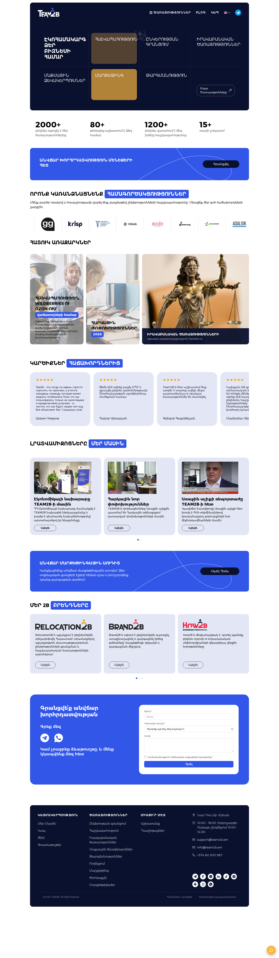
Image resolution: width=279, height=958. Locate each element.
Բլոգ (201, 12)
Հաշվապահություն (104, 830)
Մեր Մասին (47, 823)
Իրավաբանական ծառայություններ (103, 840)
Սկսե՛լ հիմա (220, 571)
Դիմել (188, 764)
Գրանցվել (221, 164)
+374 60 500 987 (209, 855)
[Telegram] (44, 738)
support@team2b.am (212, 839)
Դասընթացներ (152, 830)
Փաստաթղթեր (49, 845)
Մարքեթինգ (99, 870)
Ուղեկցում (97, 863)
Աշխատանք (150, 823)
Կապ (215, 12)
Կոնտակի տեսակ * (154, 723)
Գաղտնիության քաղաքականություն (217, 897)
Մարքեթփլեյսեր (102, 885)
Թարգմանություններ (105, 856)
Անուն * (148, 711)
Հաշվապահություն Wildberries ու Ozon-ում (57, 303)
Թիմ (41, 838)
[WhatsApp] (58, 738)
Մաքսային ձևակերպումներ (110, 849)
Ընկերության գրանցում (107, 823)
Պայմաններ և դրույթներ (179, 897)
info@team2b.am (209, 847)
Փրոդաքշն (98, 878)
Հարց (147, 736)
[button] (138, 540)
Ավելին (45, 528)
